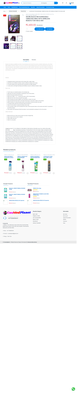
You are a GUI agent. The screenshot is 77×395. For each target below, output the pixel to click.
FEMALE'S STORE (34, 14)
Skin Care (12, 154)
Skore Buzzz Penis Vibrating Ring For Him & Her (39, 131)
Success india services (32, 242)
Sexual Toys (23, 11)
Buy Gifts (33, 7)
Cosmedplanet (7, 242)
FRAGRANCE (26, 154)
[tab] (26, 60)
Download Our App (50, 7)
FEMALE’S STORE (36, 215)
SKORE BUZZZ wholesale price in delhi (29, 140)
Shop (9, 7)
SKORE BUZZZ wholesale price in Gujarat (45, 140)
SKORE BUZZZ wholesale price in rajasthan (30, 141)
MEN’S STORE (35, 219)
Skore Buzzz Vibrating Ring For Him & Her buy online (34, 134)
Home (5, 7)
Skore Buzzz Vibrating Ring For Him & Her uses (18, 138)
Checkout (65, 221)
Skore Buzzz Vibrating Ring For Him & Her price (24, 137)
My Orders (65, 214)
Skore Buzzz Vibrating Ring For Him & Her (19, 132)
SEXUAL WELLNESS (29, 15)
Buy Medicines (15, 7)
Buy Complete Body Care (24, 7)
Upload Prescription (41, 7)
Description (26, 59)
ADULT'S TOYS (28, 14)
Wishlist (64, 219)
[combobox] (31, 3)
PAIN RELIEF (35, 221)
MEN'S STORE (40, 14)
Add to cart (40, 28)
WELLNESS (35, 15)
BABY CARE (35, 214)
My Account (65, 215)
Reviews (34, 59)
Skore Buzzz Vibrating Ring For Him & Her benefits (37, 132)
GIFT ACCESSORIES (37, 217)
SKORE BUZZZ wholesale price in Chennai (13, 140)
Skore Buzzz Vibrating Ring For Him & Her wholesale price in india (39, 138)
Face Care (38, 154)
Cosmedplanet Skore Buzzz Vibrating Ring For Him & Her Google (27, 129)
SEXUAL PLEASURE (13, 11)
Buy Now (50, 28)
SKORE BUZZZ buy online (24, 131)
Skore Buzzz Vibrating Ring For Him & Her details (28, 135)
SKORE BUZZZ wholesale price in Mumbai (13, 141)
